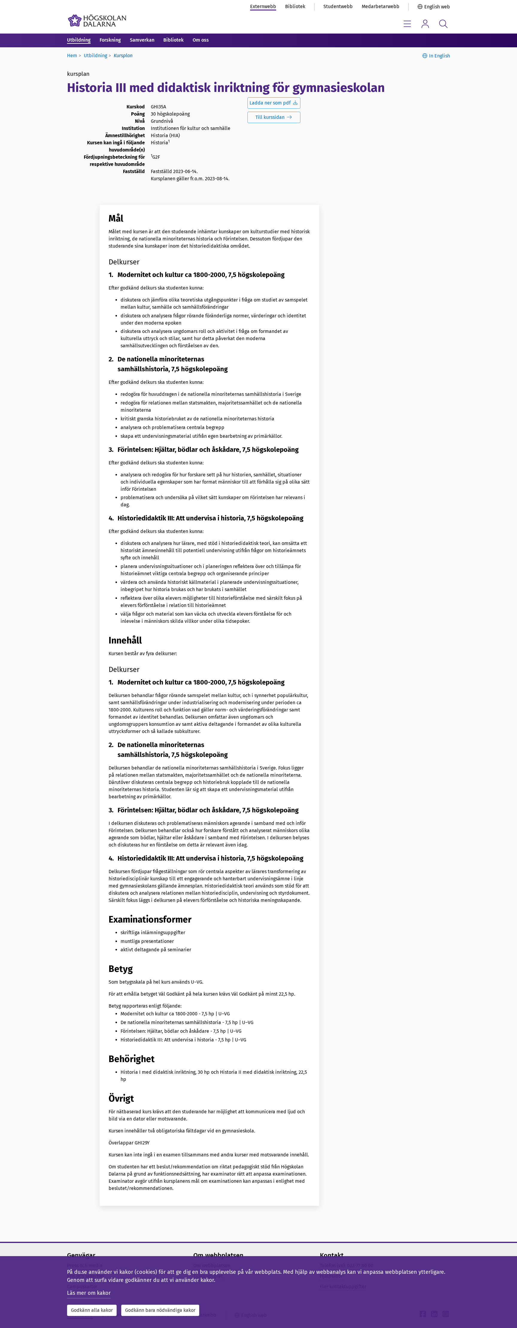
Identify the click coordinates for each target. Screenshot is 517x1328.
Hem (72, 55)
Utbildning (79, 40)
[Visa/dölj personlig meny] (425, 24)
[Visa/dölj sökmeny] (443, 24)
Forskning (110, 40)
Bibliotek (295, 6)
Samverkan (142, 40)
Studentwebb (338, 6)
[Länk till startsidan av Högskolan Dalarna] (97, 20)
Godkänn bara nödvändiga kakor (160, 1310)
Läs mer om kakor (89, 1293)
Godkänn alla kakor (92, 1310)
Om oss (201, 40)
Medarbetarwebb (380, 6)
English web (437, 7)
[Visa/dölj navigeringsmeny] (407, 24)
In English (439, 56)
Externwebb (263, 6)
